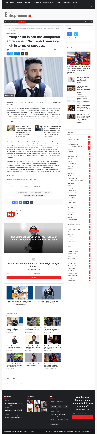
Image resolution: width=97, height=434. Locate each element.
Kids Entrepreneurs (72, 273)
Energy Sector (71, 258)
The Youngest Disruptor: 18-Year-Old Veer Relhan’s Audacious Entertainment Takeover (34, 238)
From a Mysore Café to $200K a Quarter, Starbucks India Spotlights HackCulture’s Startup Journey (83, 89)
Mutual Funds (71, 241)
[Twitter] (11, 53)
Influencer (59, 409)
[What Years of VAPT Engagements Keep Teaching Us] (44, 410)
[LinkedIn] (15, 53)
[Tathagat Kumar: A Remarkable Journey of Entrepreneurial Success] (33, 321)
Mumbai (52, 416)
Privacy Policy (77, 431)
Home (6, 2)
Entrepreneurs (71, 171)
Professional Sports (73, 205)
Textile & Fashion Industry (74, 175)
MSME (69, 236)
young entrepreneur (54, 424)
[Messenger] (18, 53)
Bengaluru (52, 401)
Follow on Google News (86, 431)
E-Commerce (71, 183)
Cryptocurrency (72, 195)
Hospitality (70, 168)
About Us (56, 431)
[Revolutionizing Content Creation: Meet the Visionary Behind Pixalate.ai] (15, 321)
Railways (70, 278)
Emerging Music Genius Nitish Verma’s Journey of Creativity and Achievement (14, 365)
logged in (15, 383)
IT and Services (72, 227)
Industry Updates (48, 2)
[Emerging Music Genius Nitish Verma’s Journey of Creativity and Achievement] (15, 357)
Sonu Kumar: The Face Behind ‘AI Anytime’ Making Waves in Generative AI (33, 347)
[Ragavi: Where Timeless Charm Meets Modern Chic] (33, 357)
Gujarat (65, 406)
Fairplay (59, 406)
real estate (58, 416)
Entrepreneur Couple (73, 256)
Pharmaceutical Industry (74, 224)
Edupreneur (71, 212)
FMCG (69, 185)
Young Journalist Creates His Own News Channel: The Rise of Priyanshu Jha (52, 347)
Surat (66, 419)
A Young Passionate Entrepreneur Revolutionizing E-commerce (14, 347)
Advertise (61, 431)
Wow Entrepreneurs (13, 49)
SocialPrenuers (71, 158)
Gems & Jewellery (72, 178)
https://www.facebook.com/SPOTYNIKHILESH (25, 179)
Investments (71, 207)
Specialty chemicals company (56, 419)
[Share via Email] (22, 53)
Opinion (70, 161)
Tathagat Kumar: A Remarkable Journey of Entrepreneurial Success (33, 329)
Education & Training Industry (75, 146)
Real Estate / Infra (72, 156)
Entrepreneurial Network (74, 229)
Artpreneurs (71, 231)
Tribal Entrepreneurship (73, 244)
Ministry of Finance (72, 263)
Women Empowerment (55, 422)
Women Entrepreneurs (73, 139)
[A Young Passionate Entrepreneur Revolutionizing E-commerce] (15, 339)
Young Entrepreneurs (16, 28)
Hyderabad (52, 409)
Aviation (70, 200)
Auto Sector (71, 173)
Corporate (20, 2)
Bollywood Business (73, 239)
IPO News (70, 234)
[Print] (26, 53)
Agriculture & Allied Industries (75, 192)
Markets (12, 2)
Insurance (70, 248)
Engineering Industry (73, 265)
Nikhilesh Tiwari (36, 192)
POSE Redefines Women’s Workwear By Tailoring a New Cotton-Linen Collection (51, 329)
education (62, 403)
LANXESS (64, 414)
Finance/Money (67, 2)
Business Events (72, 149)
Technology (71, 154)
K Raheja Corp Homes (55, 414)
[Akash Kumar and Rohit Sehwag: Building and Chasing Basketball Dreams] (71, 79)
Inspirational (71, 270)
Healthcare (70, 141)
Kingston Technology (54, 411)
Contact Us (67, 431)
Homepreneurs (71, 280)
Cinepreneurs (71, 268)
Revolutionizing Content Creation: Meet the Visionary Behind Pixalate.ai (14, 329)
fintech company (22, 192)
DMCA (71, 431)
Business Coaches (72, 253)
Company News (37, 2)
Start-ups (70, 166)
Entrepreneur (53, 406)
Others (75, 2)
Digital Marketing (54, 403)
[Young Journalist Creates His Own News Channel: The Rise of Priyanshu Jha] (52, 339)
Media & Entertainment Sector (75, 180)
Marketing (70, 188)
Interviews (70, 222)
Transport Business (72, 219)
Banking (58, 2)
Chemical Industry (72, 197)
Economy (28, 2)
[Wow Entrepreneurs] (18, 14)
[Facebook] (8, 53)
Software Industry (72, 202)
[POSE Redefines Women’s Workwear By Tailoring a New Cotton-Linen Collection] (52, 321)
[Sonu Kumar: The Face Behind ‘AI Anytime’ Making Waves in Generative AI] (33, 339)
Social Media (71, 214)
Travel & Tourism (72, 190)
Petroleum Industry (72, 275)
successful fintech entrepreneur (34, 195)
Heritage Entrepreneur (73, 251)
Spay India (47, 192)
